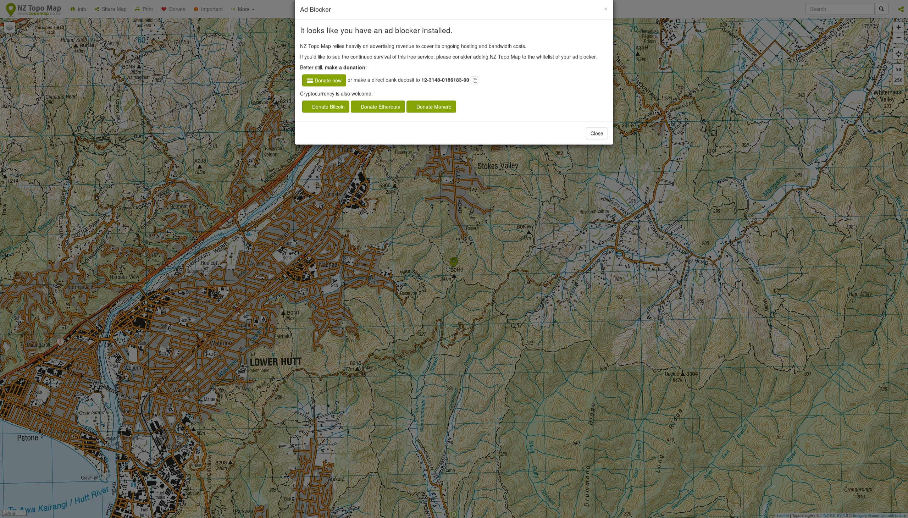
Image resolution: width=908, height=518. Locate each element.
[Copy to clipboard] (475, 92)
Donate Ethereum (382, 118)
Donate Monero (436, 118)
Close (597, 144)
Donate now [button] (327, 91)
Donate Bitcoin (329, 118)
